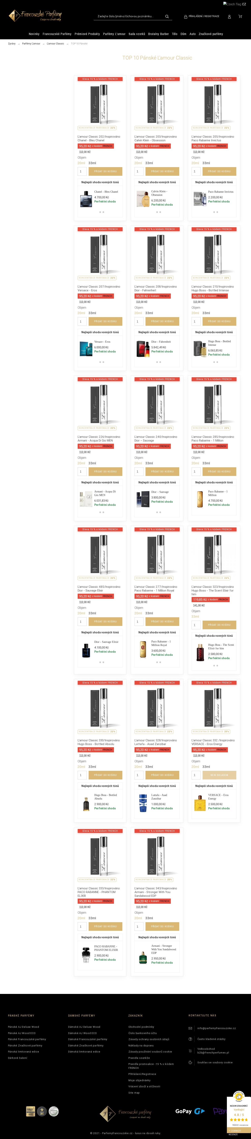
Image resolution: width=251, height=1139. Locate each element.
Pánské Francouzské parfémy (27, 1039)
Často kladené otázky (211, 1039)
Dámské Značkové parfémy (86, 1045)
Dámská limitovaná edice (84, 1051)
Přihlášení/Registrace (142, 1074)
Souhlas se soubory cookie (215, 1062)
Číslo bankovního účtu (142, 1033)
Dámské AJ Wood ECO (82, 1033)
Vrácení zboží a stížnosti (144, 1086)
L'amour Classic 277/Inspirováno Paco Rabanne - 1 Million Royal (156, 588)
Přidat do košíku (105, 171)
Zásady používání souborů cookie (150, 1051)
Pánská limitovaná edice (23, 1051)
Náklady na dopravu (141, 1045)
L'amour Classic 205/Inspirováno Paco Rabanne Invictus (213, 138)
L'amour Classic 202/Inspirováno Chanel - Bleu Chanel (99, 138)
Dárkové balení (17, 1058)
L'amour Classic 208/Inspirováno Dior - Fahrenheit (156, 288)
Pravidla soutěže (139, 1058)
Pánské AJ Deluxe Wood (23, 1027)
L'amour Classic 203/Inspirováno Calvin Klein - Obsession (156, 138)
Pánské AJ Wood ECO (22, 1033)
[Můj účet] (230, 16)
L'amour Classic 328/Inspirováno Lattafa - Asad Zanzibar (156, 742)
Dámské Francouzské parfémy (87, 1039)
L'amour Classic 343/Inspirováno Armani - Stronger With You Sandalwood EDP (156, 892)
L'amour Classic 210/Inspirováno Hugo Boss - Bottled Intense (213, 288)
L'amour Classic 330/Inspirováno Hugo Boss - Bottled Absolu (99, 742)
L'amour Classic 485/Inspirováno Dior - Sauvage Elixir (99, 588)
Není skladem (219, 775)
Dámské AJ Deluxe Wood (84, 1027)
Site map (134, 1092)
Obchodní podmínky (141, 1027)
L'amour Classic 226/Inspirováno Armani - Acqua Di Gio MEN (99, 438)
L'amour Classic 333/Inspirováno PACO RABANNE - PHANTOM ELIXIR (99, 892)
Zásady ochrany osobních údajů (148, 1039)
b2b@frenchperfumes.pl (213, 1052)
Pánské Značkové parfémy (25, 1045)
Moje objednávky (139, 1080)
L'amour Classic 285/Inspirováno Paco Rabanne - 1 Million (213, 438)
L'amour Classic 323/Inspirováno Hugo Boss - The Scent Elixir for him (213, 590)
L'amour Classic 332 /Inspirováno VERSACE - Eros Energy (213, 742)
